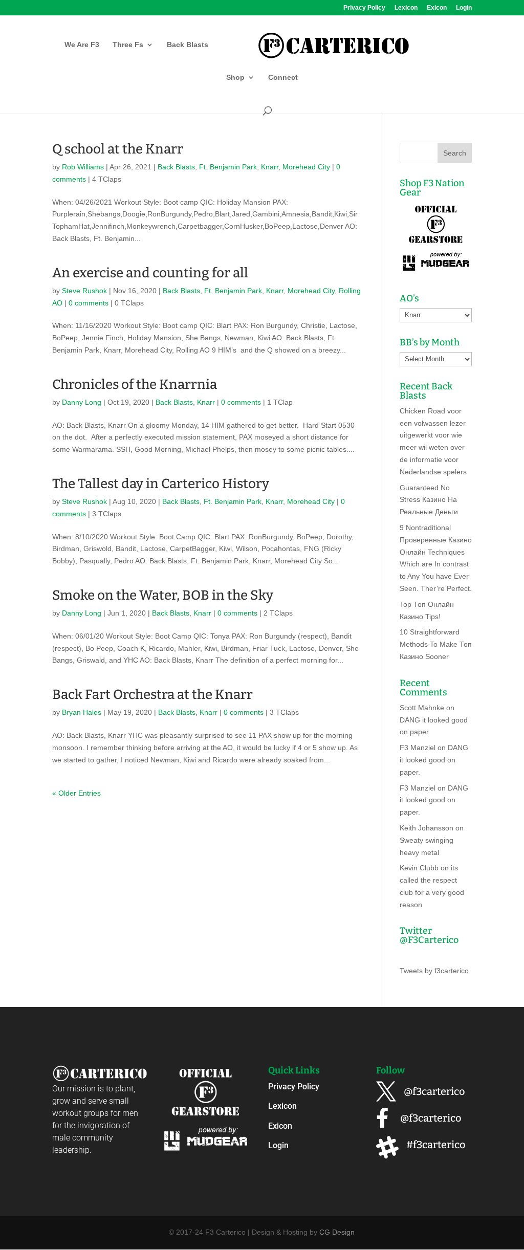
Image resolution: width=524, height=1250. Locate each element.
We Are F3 (81, 45)
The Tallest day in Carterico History (160, 484)
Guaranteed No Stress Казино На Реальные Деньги (429, 500)
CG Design (337, 1232)
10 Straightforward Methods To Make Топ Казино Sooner (436, 644)
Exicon (437, 8)
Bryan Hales (81, 712)
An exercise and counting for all (150, 273)
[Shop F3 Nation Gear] (436, 272)
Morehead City (306, 167)
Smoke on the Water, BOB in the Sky (162, 595)
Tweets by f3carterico (434, 971)
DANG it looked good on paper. (434, 759)
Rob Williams (83, 167)
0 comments (88, 303)
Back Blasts (187, 45)
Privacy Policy (364, 8)
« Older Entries (76, 793)
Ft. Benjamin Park (228, 167)
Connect (283, 77)
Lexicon (406, 8)
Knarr (269, 167)
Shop (235, 77)
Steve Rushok (84, 291)
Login (464, 8)
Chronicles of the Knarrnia (134, 384)
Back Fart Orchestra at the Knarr (152, 695)
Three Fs (128, 45)
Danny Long (81, 402)
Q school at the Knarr (117, 149)
